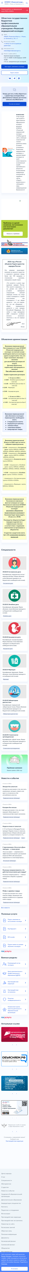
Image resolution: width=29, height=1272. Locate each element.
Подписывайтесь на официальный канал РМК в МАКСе (11, 10)
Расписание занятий (8, 1227)
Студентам (5, 1187)
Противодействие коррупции (14, 1141)
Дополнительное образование (11, 1200)
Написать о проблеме (13, 233)
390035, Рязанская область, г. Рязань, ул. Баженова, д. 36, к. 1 (15, 37)
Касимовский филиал (8, 1241)
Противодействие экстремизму (11, 1220)
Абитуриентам (6, 1184)
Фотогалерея (5, 1213)
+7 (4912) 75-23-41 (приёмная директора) (12, 44)
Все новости (5, 908)
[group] (14, 1034)
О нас (3, 1177)
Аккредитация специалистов (11, 1203)
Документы (5, 1238)
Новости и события (7, 1191)
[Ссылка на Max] (19, 78)
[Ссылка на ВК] (10, 78)
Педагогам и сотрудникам (10, 1210)
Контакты (4, 1207)
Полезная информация (9, 1234)
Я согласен (14, 1268)
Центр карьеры (6, 1173)
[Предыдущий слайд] (13, 1045)
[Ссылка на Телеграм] (14, 78)
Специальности (6, 1180)
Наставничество (6, 1251)
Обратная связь (6, 1231)
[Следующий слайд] (16, 1131)
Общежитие (5, 1248)
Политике (4, 1264)
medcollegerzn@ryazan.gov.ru (12, 50)
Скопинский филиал (8, 1245)
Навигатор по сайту (7, 1224)
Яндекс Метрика (6, 1256)
